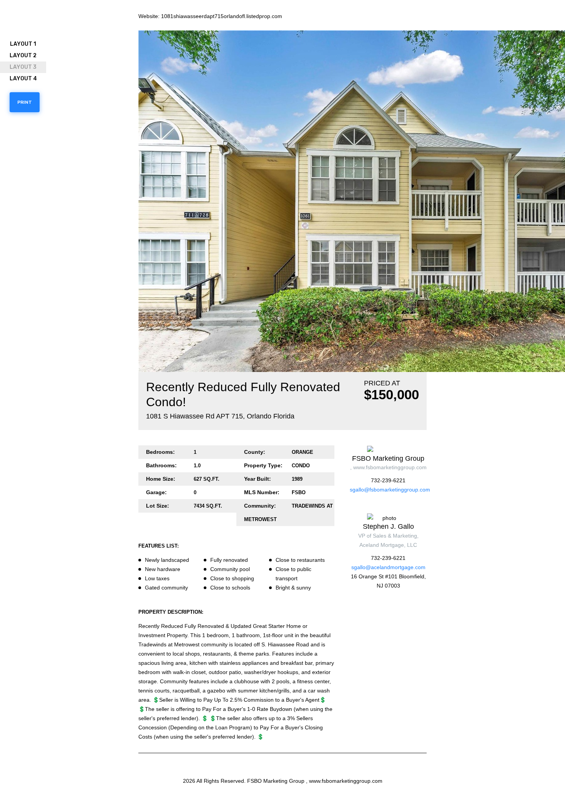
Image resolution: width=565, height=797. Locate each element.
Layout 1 (23, 44)
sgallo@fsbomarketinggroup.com (390, 490)
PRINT (24, 102)
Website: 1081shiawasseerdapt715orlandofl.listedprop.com (210, 16)
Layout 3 (23, 67)
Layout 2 (23, 55)
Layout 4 (23, 78)
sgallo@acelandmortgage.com (388, 567)
